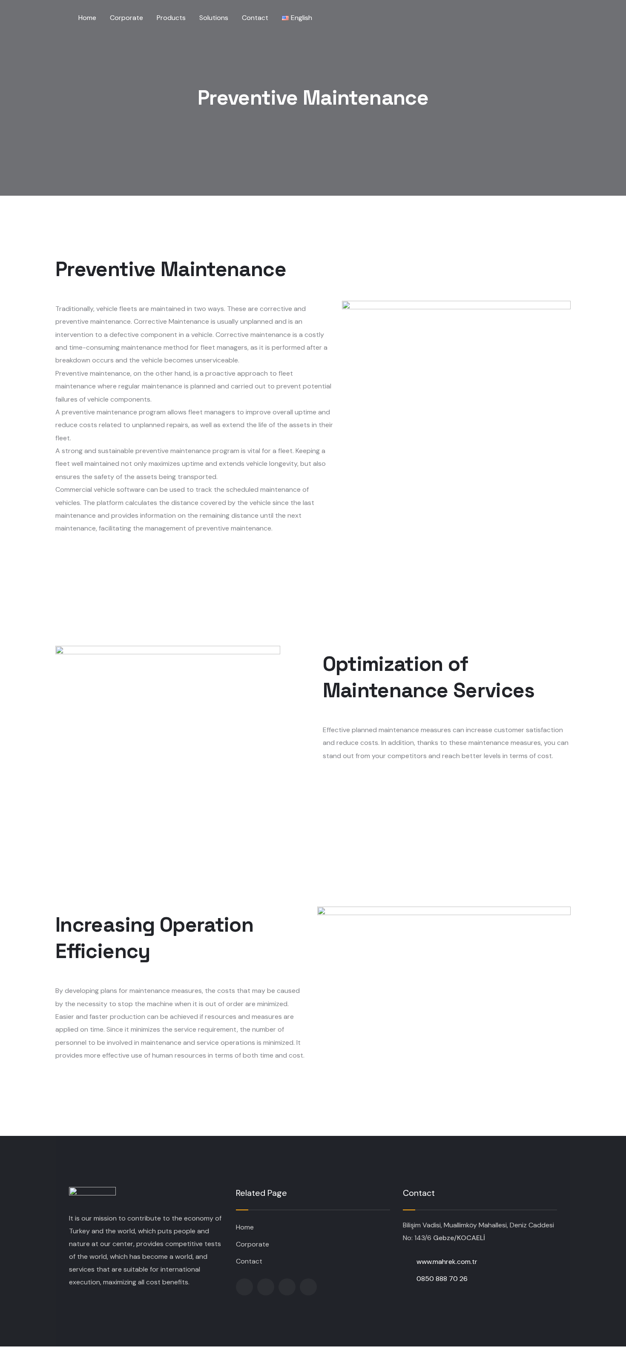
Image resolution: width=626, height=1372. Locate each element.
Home (245, 1227)
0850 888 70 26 (442, 1278)
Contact (249, 1261)
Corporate (252, 1244)
